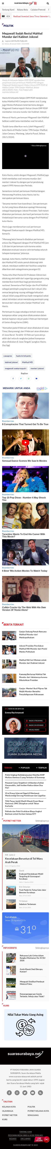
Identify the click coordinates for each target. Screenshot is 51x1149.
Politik (8, 25)
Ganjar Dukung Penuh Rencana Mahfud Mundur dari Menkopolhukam (32, 634)
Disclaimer (25, 1139)
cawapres (8, 356)
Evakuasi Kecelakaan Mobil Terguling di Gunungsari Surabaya (31, 876)
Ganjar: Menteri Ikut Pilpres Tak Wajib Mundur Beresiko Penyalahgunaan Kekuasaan (33, 691)
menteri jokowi (37, 368)
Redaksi (12, 1139)
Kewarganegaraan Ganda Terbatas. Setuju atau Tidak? (32, 995)
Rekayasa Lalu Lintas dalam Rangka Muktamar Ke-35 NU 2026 (32, 958)
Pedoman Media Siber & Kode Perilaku (25, 1135)
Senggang (33, 1115)
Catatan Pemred (38, 9)
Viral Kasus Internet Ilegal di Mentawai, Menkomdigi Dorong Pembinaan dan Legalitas (25, 794)
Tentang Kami (8, 9)
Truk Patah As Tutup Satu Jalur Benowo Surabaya (32, 891)
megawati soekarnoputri (15, 368)
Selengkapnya (42, 820)
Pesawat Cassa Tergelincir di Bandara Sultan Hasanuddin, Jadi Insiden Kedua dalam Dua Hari (24, 785)
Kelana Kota (22, 9)
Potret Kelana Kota (38, 1111)
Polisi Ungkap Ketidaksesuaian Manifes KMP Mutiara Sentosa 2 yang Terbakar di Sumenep (25, 776)
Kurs (4, 1119)
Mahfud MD (27, 362)
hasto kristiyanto (23, 356)
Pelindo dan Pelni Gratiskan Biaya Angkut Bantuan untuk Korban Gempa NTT (23, 812)
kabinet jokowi (11, 362)
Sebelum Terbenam (27, 904)
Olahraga (7, 1111)
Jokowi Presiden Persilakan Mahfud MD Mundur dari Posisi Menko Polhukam (33, 649)
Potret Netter (9, 1115)
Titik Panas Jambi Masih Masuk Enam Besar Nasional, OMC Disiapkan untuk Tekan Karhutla (24, 803)
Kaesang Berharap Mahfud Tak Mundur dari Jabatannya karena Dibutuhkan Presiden (33, 677)
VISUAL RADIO (34, 730)
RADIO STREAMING (36, 721)
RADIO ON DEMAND (36, 725)
